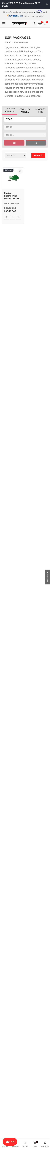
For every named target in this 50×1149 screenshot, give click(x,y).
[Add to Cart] (6, 217)
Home (7, 42)
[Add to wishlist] (20, 171)
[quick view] (18, 217)
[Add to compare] (12, 217)
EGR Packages (21, 42)
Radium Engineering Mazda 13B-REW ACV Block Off (13, 196)
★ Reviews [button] (47, 577)
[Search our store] (34, 23)
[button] (40, 23)
